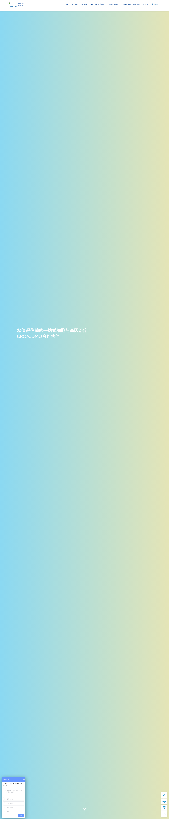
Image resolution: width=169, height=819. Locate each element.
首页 (68, 4)
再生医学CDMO (114, 4)
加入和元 (145, 4)
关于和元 (75, 4)
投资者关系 (127, 4)
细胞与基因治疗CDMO (98, 4)
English (156, 4)
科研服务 (84, 4)
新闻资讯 (136, 4)
